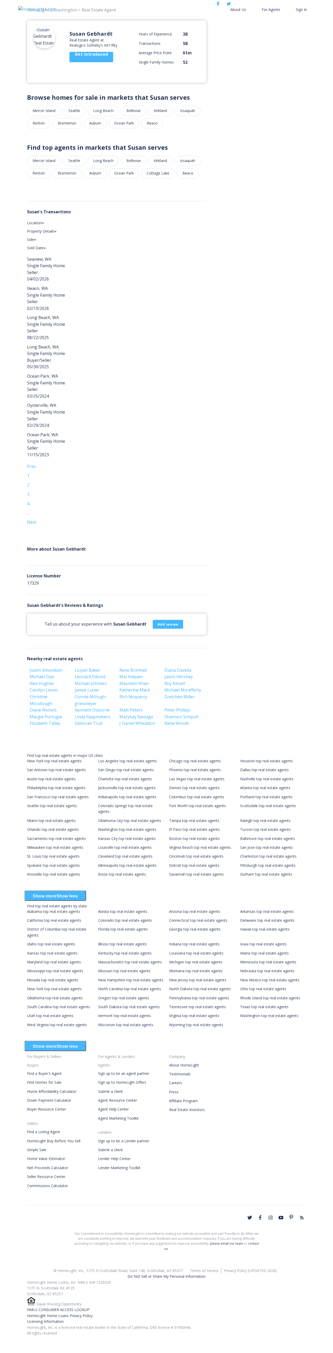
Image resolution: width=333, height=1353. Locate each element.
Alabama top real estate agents (53, 911)
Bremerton (67, 123)
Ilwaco (152, 123)
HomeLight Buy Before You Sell (53, 1140)
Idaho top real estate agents (51, 944)
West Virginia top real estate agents (57, 1024)
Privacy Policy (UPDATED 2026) (250, 1270)
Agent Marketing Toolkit (118, 1118)
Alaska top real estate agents (122, 911)
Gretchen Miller (179, 697)
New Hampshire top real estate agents (130, 979)
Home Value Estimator (46, 1158)
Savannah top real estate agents (196, 874)
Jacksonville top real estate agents (127, 787)
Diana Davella (177, 670)
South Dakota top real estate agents (129, 1006)
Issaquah (187, 110)
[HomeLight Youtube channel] (281, 1217)
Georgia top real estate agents (195, 929)
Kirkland (160, 110)
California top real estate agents (54, 920)
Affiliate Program (183, 1100)
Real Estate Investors (187, 1109)
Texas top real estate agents (264, 1006)
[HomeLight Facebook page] (260, 1217)
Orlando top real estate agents (53, 829)
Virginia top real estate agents (194, 1015)
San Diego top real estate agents (126, 769)
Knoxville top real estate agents (53, 874)
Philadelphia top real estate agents (56, 787)
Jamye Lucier (87, 690)
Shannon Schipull (181, 717)
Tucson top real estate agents (265, 829)
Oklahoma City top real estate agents (129, 820)
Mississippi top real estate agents (55, 970)
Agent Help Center (113, 1109)
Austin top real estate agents (51, 778)
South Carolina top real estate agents (58, 1006)
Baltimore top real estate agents (267, 838)
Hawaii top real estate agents (265, 929)
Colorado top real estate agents (125, 920)
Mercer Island (44, 110)
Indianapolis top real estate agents (127, 796)
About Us (238, 9)
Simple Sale (36, 1149)
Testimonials (180, 1073)
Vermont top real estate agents (124, 1015)
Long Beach (103, 110)
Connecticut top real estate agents (198, 920)
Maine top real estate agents (264, 953)
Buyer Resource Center (46, 1109)
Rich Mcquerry (133, 697)
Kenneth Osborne (92, 710)
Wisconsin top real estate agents (125, 1024)
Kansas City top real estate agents (127, 838)
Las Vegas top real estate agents (197, 778)
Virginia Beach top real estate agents (200, 847)
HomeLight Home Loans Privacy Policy (60, 1315)
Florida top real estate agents (123, 929)
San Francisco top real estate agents (58, 796)
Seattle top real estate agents (52, 805)
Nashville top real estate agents (266, 778)
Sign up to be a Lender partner (123, 1140)
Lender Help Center (114, 1158)
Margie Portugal (46, 717)
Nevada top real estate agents (52, 979)
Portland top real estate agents (266, 796)
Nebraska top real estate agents (267, 970)
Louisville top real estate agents (125, 847)
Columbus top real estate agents (196, 796)
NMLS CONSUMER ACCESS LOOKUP (58, 1309)
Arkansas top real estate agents (267, 911)
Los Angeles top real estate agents (127, 760)
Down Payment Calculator (49, 1100)
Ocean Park (124, 123)
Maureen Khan (134, 683)
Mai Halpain (131, 676)
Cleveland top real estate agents (125, 856)
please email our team (226, 1243)
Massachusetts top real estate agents (130, 961)
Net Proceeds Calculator (47, 1167)
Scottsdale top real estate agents (268, 805)
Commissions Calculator (47, 1185)
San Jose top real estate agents (266, 847)
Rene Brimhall (133, 670)
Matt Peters (131, 710)
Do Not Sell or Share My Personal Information (166, 1276)
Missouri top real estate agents (124, 970)
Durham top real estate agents (266, 874)
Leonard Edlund (90, 676)
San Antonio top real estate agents (56, 769)
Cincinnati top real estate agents (196, 856)
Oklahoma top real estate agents (55, 997)
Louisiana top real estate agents (196, 953)
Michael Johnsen (91, 683)
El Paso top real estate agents (194, 829)
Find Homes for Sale (44, 1082)
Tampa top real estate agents (194, 820)
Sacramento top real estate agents (56, 838)
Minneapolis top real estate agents (127, 865)
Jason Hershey (178, 676)
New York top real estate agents (54, 760)
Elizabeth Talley (45, 723)
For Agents (271, 9)
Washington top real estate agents (127, 829)
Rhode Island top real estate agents (270, 997)
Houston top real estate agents (266, 760)
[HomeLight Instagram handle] (270, 1217)
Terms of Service (204, 1270)
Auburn (95, 123)
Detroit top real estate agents (194, 865)
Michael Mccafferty (182, 690)
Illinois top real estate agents (122, 944)
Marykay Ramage (136, 717)
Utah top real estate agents (50, 1015)
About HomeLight (184, 1065)
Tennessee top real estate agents (197, 1006)
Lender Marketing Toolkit (119, 1167)
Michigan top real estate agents (195, 961)
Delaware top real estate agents (267, 920)
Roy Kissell (174, 683)
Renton (39, 123)
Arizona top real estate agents (194, 911)
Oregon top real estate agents (123, 997)
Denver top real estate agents (194, 787)
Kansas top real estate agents (52, 953)
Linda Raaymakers (92, 717)
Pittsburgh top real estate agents (268, 865)
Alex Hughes (42, 683)
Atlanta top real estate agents (265, 787)
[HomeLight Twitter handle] (250, 1217)
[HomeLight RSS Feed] (302, 1217)
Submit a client (110, 1091)
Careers (175, 1082)
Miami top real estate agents (51, 820)
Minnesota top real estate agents (268, 961)
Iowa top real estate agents (263, 944)
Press (173, 1091)
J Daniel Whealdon (137, 723)
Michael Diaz (42, 676)
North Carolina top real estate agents (129, 988)
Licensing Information (45, 1321)
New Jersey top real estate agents (197, 979)
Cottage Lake (158, 173)
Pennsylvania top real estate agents (199, 997)
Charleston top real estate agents (268, 856)
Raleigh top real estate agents (265, 820)
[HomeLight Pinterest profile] (291, 1217)
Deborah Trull (89, 723)
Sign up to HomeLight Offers (122, 1082)
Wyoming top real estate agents (196, 1024)
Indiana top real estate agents (194, 944)
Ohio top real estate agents (263, 988)
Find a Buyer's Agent (44, 1073)
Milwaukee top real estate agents (55, 847)
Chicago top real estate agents (195, 760)
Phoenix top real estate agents (195, 769)
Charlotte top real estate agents (125, 778)
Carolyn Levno (44, 690)
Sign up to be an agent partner (123, 1073)
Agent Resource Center (117, 1100)
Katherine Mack (134, 690)
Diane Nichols (43, 710)
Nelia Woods (176, 723)
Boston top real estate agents (194, 838)
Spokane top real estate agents (53, 865)
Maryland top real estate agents (54, 961)
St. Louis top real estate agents (53, 856)
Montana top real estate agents (196, 970)
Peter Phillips (177, 710)
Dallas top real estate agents (264, 769)
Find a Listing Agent (43, 1131)
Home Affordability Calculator (51, 1091)
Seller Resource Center (46, 1176)
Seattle (74, 110)
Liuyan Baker (87, 670)
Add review (167, 624)
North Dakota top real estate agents (200, 988)
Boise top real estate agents (122, 874)
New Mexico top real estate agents (269, 979)
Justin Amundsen (46, 670)
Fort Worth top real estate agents (197, 805)
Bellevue (133, 110)
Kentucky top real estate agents (125, 953)
